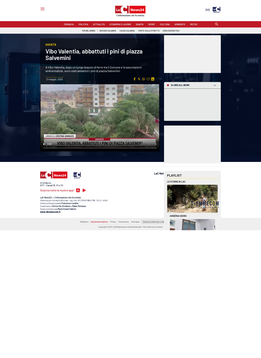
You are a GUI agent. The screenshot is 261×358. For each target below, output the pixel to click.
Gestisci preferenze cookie (154, 222)
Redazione (84, 222)
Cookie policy (123, 222)
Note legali (135, 222)
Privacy (113, 222)
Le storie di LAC (176, 181)
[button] (134, 79)
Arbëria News (178, 215)
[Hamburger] (42, 9)
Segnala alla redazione (99, 222)
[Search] (216, 24)
